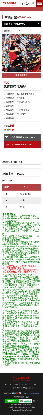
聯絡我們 (24, 384)
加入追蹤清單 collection (24, 137)
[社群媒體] (33, 393)
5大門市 (8, 384)
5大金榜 (16, 388)
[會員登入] (33, 3)
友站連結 (27, 388)
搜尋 (22, 3)
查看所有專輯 (21, 75)
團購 (16, 384)
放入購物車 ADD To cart (22, 144)
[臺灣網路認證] (26, 396)
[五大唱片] (21, 379)
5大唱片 (9, 4)
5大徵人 (34, 384)
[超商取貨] (16, 393)
